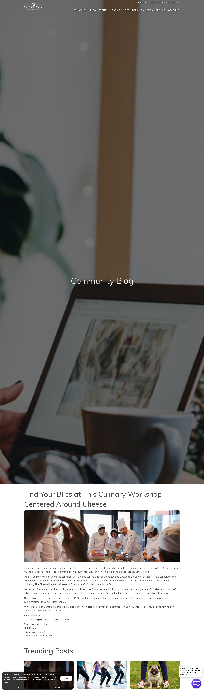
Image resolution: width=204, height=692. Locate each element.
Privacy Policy (55, 687)
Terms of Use (20, 687)
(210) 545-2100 (140, 2)
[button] (196, 683)
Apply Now (173, 2)
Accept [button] (66, 678)
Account (173, 10)
